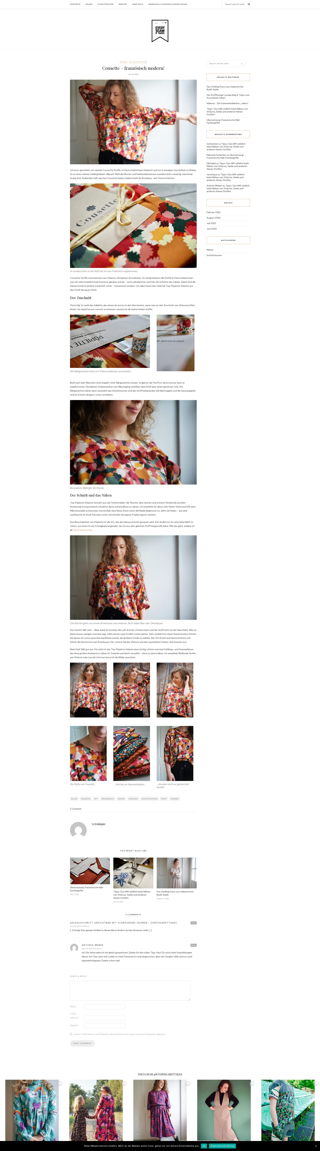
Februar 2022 (213, 212)
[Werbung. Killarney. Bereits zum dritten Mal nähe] (32, 1112)
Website (74, 1025)
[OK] (316, 1146)
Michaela (211, 163)
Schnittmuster (106, 4)
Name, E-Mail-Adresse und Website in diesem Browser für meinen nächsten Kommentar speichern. (120, 1034)
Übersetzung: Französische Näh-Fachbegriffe (225, 156)
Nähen (89, 4)
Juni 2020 (212, 228)
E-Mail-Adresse (74, 1015)
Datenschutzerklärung (222, 1146)
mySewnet (212, 143)
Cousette (85, 799)
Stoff (164, 799)
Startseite (75, 4)
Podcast (123, 4)
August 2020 (213, 217)
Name (73, 1006)
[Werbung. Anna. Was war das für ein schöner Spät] (96, 1112)
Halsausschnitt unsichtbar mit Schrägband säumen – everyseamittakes (123, 922)
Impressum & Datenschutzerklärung (168, 4)
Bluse (74, 799)
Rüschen (133, 799)
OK (204, 1146)
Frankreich (108, 799)
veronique (99, 824)
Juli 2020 (211, 223)
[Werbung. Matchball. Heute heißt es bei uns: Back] (288, 1112)
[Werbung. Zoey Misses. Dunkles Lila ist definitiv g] (160, 1112)
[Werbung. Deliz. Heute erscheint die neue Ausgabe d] (224, 1112)
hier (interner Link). (83, 530)
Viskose (174, 799)
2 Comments (75, 808)
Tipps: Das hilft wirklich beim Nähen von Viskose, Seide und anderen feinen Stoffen (131, 894)
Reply (193, 923)
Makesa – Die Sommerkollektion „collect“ (228, 103)
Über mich (137, 4)
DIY (96, 799)
